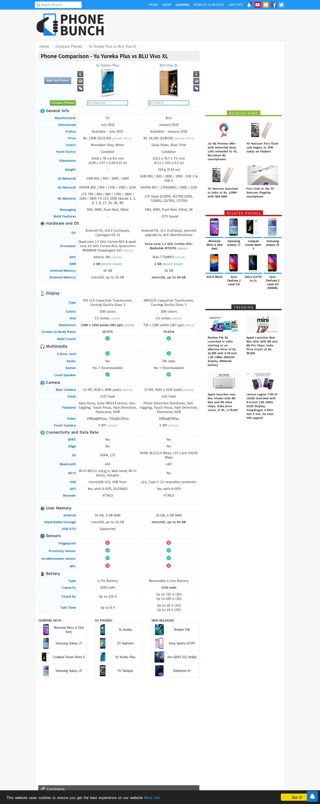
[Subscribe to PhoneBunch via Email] (266, 5)
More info (152, 797)
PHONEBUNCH (82, 24)
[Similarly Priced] (122, 138)
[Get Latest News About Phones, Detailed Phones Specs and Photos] (47, 25)
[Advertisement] (206, 25)
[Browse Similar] (111, 264)
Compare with (49, 620)
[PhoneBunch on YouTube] (257, 6)
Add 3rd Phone (58, 80)
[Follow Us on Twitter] (281, 5)
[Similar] (128, 250)
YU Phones (103, 620)
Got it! (297, 797)
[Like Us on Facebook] (273, 5)
